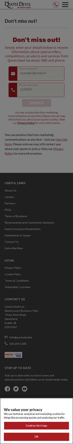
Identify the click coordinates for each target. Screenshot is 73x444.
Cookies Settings (36, 425)
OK (36, 436)
